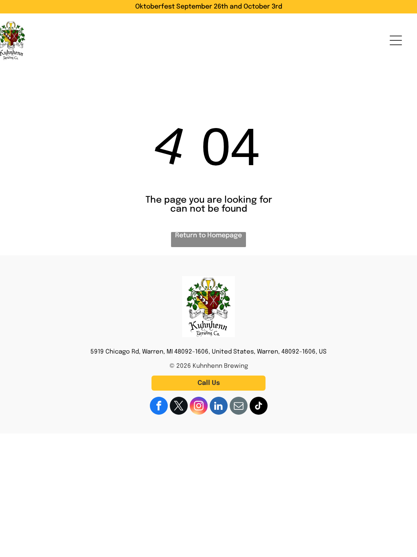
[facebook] (159, 407)
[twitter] (179, 407)
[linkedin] (219, 407)
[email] (239, 407)
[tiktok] (259, 407)
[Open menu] (396, 40)
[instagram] (199, 407)
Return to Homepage (208, 235)
